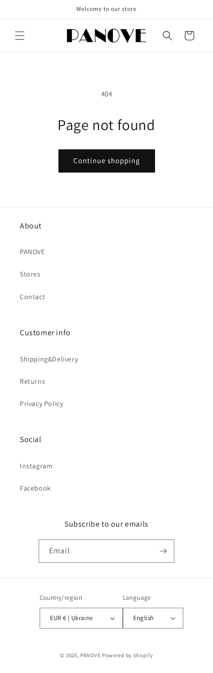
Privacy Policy (41, 403)
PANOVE (32, 251)
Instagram (36, 465)
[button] (20, 35)
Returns (32, 381)
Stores (30, 273)
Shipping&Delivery (49, 359)
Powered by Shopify (127, 655)
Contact (32, 296)
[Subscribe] (163, 551)
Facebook (35, 488)
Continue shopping (106, 160)
